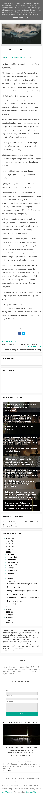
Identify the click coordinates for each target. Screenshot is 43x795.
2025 (8, 541)
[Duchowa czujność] (21, 34)
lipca (10, 568)
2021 (8, 552)
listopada (12, 557)
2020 (8, 607)
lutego (11, 581)
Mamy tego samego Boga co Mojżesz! (22, 591)
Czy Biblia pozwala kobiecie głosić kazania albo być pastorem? (19, 484)
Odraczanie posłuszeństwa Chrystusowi (23, 598)
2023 (8, 546)
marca (11, 579)
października (13, 560)
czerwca (11, 571)
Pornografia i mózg (15, 594)
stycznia (11, 604)
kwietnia (11, 576)
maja (10, 573)
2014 (8, 623)
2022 (8, 549)
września (12, 562)
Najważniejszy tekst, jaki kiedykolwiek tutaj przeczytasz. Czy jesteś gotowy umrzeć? (21, 505)
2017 (8, 615)
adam (6, 762)
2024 (8, 544)
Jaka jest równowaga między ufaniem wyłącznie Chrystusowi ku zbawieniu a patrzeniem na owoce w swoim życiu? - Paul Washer (21, 497)
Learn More (18, 18)
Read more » (8, 771)
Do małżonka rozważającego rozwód (22, 584)
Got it (28, 18)
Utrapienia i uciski (14, 587)
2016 (8, 617)
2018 (8, 612)
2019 (8, 609)
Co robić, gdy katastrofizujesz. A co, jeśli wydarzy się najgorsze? (20, 407)
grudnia (11, 554)
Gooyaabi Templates (34, 792)
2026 (8, 538)
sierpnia (11, 565)
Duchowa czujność (14, 601)
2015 (8, 620)
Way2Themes (6, 792)
